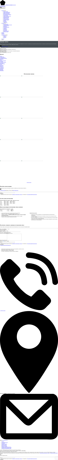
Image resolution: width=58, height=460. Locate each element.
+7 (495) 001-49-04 (2, 5)
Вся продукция (29, 182)
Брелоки (3, 33)
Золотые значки (5, 15)
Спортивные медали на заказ (7, 24)
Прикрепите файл (2, 233)
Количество (1, 230)
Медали (3, 23)
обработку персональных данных (17, 194)
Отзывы (4, 36)
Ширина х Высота (2, 231)
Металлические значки (6, 13)
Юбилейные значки (6, 17)
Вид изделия (2, 229)
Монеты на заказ (5, 31)
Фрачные (4, 20)
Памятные (4, 28)
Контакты (4, 37)
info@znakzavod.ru (2, 6)
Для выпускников (6, 25)
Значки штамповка (6, 16)
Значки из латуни (5, 18)
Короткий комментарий (3, 240)
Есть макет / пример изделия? (4, 232)
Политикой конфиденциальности (32, 194)
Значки (3, 10)
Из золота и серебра (6, 27)
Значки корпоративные (6, 12)
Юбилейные (5, 26)
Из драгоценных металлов (7, 14)
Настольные (5, 30)
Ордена (3, 32)
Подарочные (5, 29)
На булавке (5, 21)
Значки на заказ (5, 11)
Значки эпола (5, 22)
